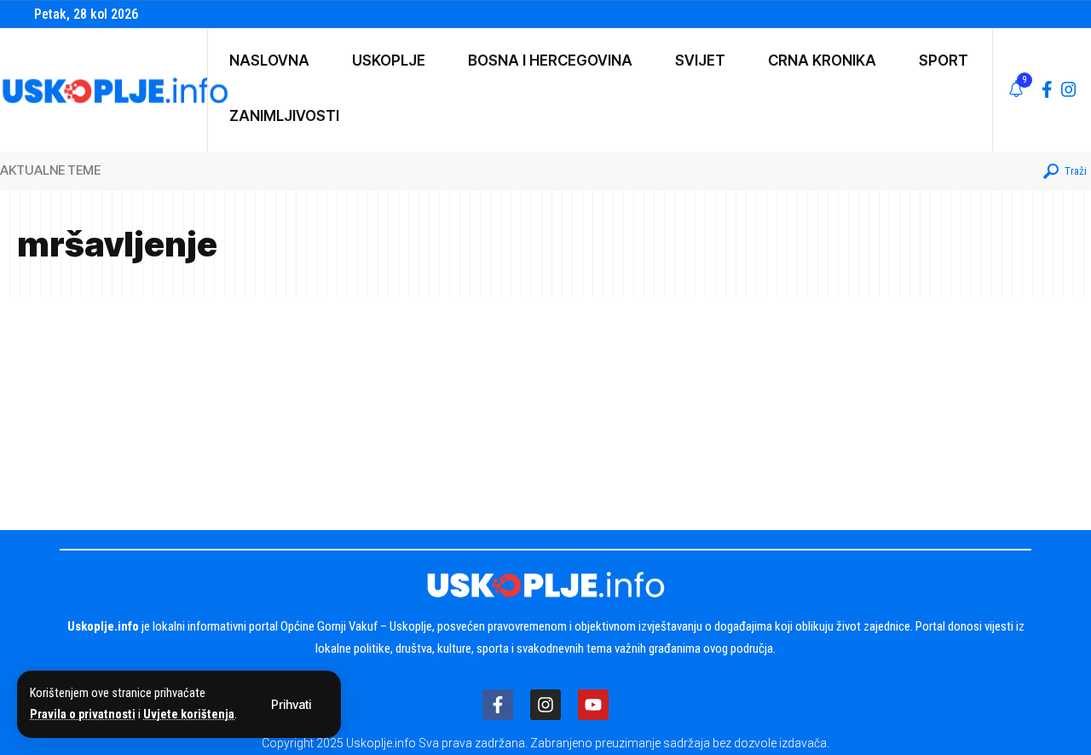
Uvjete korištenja (188, 714)
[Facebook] (1047, 89)
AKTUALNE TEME (50, 170)
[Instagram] (1069, 89)
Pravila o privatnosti (83, 714)
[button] (291, 704)
